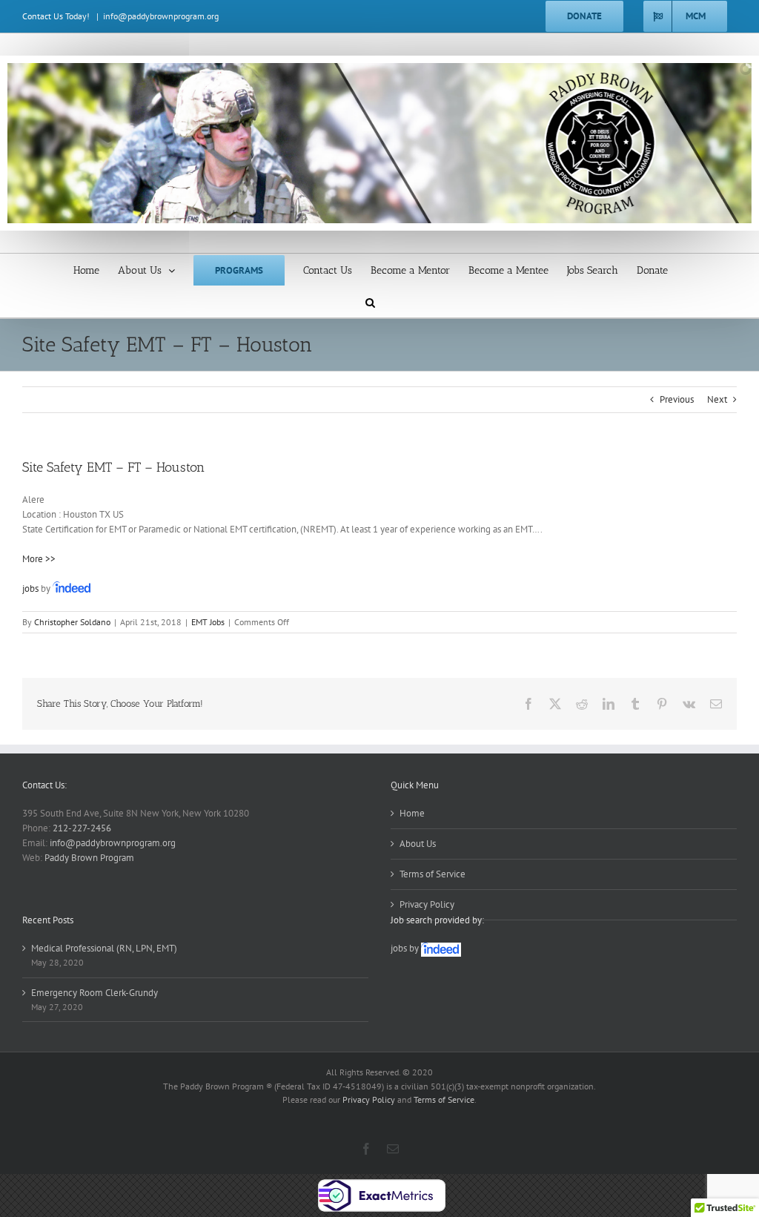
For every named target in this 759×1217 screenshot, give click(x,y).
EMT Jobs (208, 621)
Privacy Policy (427, 904)
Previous (677, 399)
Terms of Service (432, 874)
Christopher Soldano (72, 621)
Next (717, 399)
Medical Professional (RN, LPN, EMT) (104, 948)
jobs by (406, 948)
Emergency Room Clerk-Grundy (94, 992)
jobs (30, 588)
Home (412, 813)
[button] (370, 301)
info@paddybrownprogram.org (161, 16)
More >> (39, 559)
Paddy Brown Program (89, 857)
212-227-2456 (82, 828)
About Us (418, 843)
